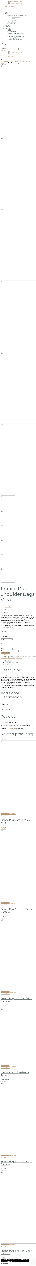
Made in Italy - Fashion (15, 658)
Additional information (12, 662)
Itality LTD (11, 1261)
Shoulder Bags (23, 656)
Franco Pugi (8, 607)
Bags (23, 61)
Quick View (13, 814)
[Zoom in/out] (7, 1263)
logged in (11, 728)
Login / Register (9, 6)
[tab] (20, 661)
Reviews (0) (8, 664)
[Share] (3, 1263)
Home (2, 61)
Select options (5, 814)
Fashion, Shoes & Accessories (13, 61)
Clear (14, 649)
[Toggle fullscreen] (5, 1263)
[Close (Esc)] (1, 1263)
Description (8, 661)
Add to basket (5, 652)
